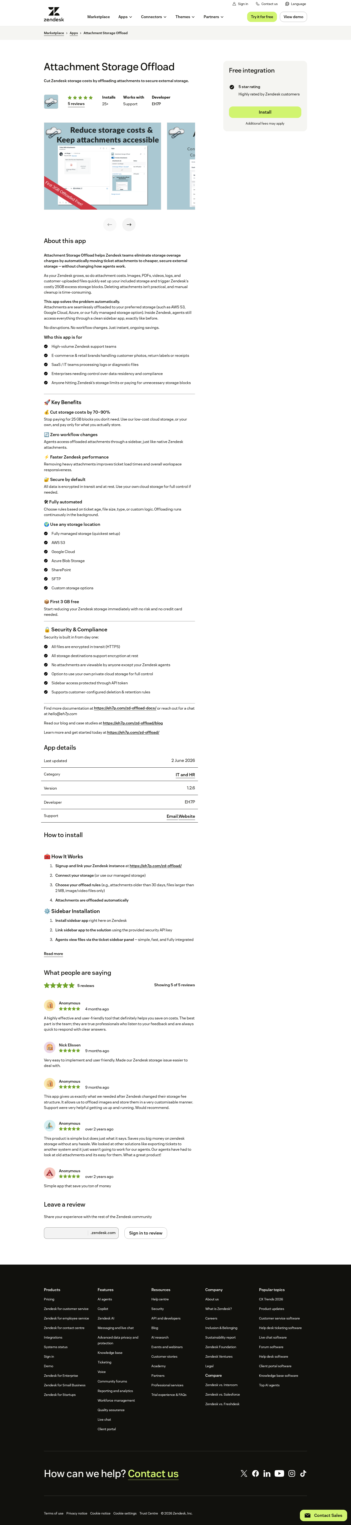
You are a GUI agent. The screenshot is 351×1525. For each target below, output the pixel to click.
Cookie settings (125, 1513)
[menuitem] (295, 3)
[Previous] (110, 224)
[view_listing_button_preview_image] (102, 166)
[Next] (129, 224)
